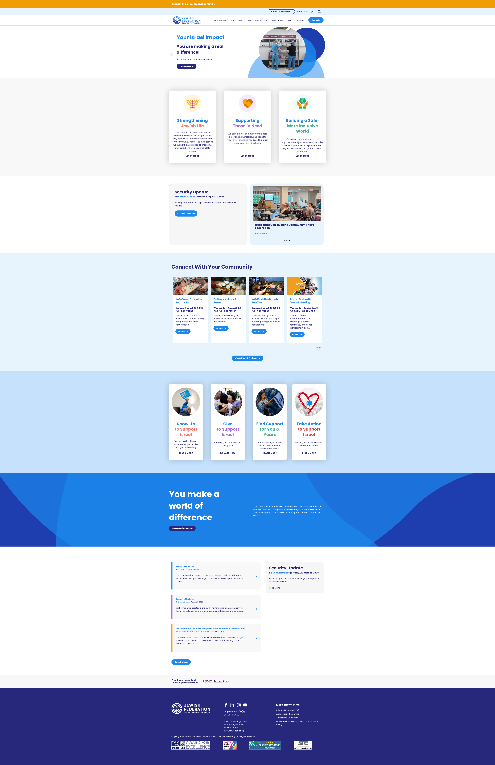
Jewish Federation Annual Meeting (301, 301)
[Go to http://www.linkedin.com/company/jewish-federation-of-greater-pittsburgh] (232, 705)
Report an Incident (281, 11)
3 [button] (289, 240)
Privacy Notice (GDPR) (287, 710)
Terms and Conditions (287, 717)
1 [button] (284, 240)
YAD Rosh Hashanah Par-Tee (264, 301)
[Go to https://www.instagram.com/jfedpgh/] (239, 705)
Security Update (192, 192)
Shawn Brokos (187, 196)
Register (183, 331)
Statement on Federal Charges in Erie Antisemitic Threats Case (210, 628)
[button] (320, 11)
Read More (261, 233)
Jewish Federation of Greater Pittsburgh (194, 631)
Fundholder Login (305, 11)
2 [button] (286, 240)
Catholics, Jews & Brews (225, 301)
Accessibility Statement (288, 714)
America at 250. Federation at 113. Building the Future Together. (285, 226)
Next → (320, 347)
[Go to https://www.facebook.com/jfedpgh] (226, 705)
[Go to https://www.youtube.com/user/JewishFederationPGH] (245, 705)
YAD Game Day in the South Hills (189, 301)
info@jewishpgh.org (234, 730)
